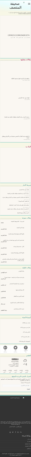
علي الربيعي (3, 278)
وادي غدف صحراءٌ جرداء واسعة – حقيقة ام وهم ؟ (14, 277)
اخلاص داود (28, 332)
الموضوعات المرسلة (26, 341)
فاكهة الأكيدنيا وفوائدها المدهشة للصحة (16, 233)
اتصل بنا (29, 441)
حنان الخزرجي (4, 229)
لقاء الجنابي (3, 291)
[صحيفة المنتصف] (15, 5)
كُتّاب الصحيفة (28, 446)
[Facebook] (15, 432)
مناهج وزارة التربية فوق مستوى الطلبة (20, 78)
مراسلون (29, 448)
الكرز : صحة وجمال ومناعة (18, 246)
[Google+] (18, 432)
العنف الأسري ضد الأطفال (19, 296)
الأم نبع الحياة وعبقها (20, 290)
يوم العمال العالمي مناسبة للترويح (17, 302)
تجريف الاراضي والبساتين (19, 308)
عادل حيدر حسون (26, 327)
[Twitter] (13, 432)
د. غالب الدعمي (27, 336)
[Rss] (21, 432)
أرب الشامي (3, 285)
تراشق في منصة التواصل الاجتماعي (17, 283)
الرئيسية (29, 12)
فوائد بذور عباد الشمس (23, 97)
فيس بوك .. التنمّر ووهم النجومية (17, 221)
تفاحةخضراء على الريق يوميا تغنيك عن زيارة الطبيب (13, 240)
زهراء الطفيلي (4, 310)
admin (2, 222)
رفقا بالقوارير (21, 271)
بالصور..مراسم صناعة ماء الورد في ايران (17, 12)
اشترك (28, 389)
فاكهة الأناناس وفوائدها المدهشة (17, 252)
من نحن (29, 439)
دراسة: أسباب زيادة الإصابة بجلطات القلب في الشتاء (16, 117)
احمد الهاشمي (4, 272)
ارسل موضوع (28, 443)
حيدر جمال (3, 304)
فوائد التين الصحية (20, 227)
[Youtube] (10, 432)
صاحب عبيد (26, 37)
